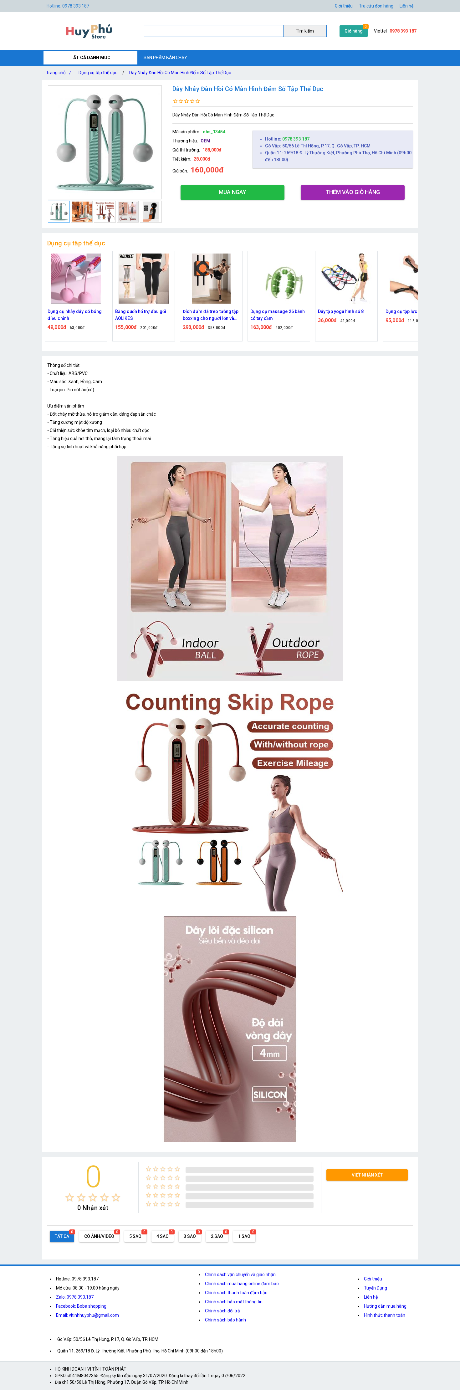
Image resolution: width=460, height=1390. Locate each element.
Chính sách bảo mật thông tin (234, 1301)
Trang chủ (58, 72)
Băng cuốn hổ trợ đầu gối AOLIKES (73, 315)
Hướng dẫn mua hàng (385, 1306)
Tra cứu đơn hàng (376, 5)
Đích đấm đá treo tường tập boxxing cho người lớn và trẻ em (143, 315)
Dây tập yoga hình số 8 (273, 311)
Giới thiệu (344, 5)
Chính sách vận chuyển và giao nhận (240, 1274)
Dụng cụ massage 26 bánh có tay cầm (210, 315)
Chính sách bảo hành (225, 1319)
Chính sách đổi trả (222, 1310)
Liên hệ (406, 5)
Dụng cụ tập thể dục (98, 72)
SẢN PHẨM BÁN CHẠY (165, 57)
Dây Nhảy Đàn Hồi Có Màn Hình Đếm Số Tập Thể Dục (180, 72)
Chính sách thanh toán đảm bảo (236, 1292)
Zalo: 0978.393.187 (75, 1297)
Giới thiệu (373, 1278)
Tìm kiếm (305, 30)
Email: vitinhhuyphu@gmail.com (87, 1315)
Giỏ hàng (354, 30)
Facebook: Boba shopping (81, 1306)
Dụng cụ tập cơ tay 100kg (411, 311)
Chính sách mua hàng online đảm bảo (242, 1283)
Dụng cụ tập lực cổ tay (340, 311)
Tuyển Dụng (375, 1287)
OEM (205, 140)
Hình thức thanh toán (384, 1315)
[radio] (69, 1197)
